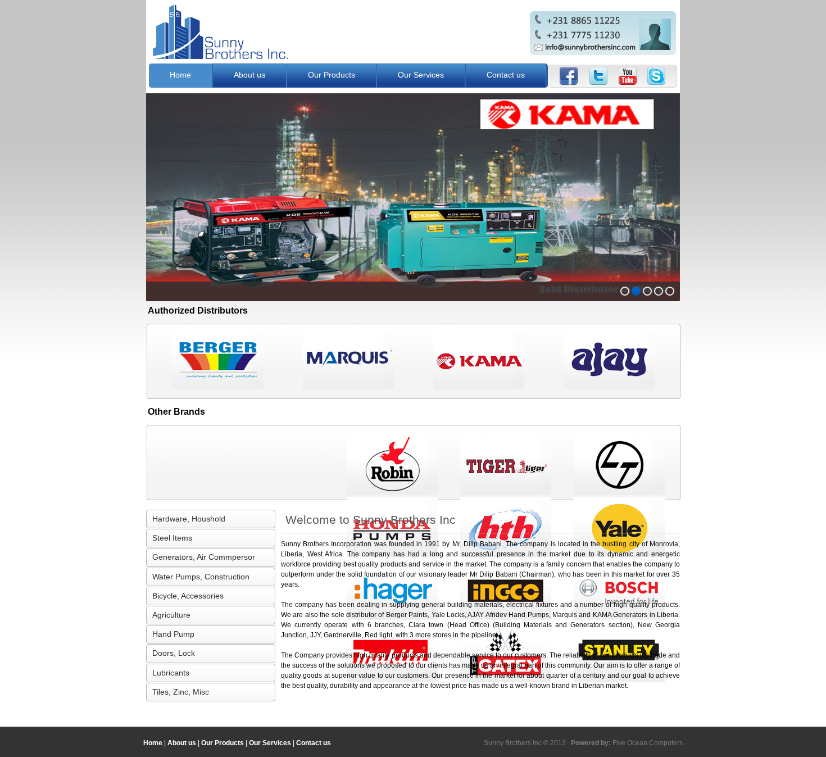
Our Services (421, 74)
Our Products (331, 74)
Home (180, 74)
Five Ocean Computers (647, 743)
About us (249, 74)
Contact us (506, 74)
